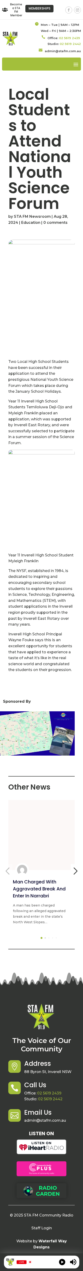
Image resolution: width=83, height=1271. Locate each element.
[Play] (62, 1262)
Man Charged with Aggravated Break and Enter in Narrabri (39, 889)
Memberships (39, 8)
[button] (41, 938)
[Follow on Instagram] (77, 10)
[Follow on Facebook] (68, 10)
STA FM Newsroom (32, 216)
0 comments (55, 222)
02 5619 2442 (70, 44)
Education (30, 222)
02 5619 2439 (69, 38)
